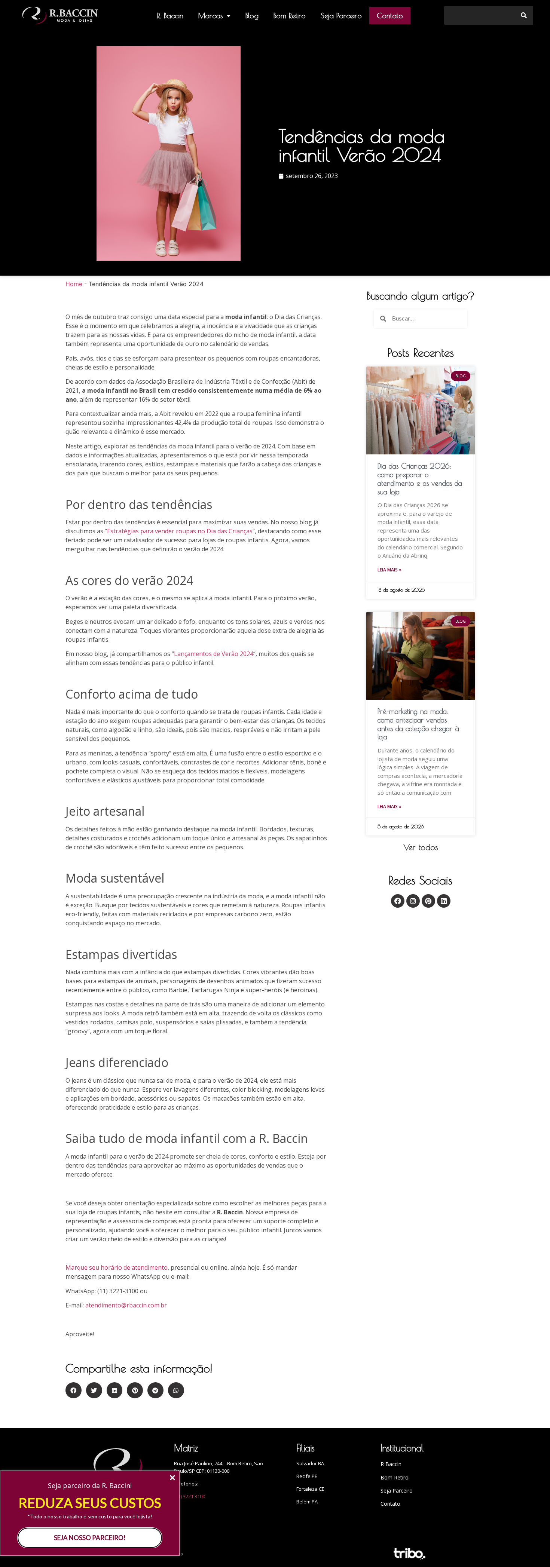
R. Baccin (170, 15)
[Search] (523, 15)
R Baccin (391, 1464)
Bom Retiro (290, 15)
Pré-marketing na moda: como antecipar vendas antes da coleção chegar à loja (418, 724)
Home (73, 284)
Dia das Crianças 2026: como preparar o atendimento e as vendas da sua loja (420, 479)
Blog (252, 15)
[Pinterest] (428, 901)
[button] (420, 847)
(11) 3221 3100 (189, 1496)
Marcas (210, 15)
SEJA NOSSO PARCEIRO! (90, 1538)
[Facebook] (397, 901)
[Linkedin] (443, 901)
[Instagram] (413, 901)
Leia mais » (389, 570)
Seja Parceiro (341, 15)
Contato (390, 15)
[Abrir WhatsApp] (531, 1548)
